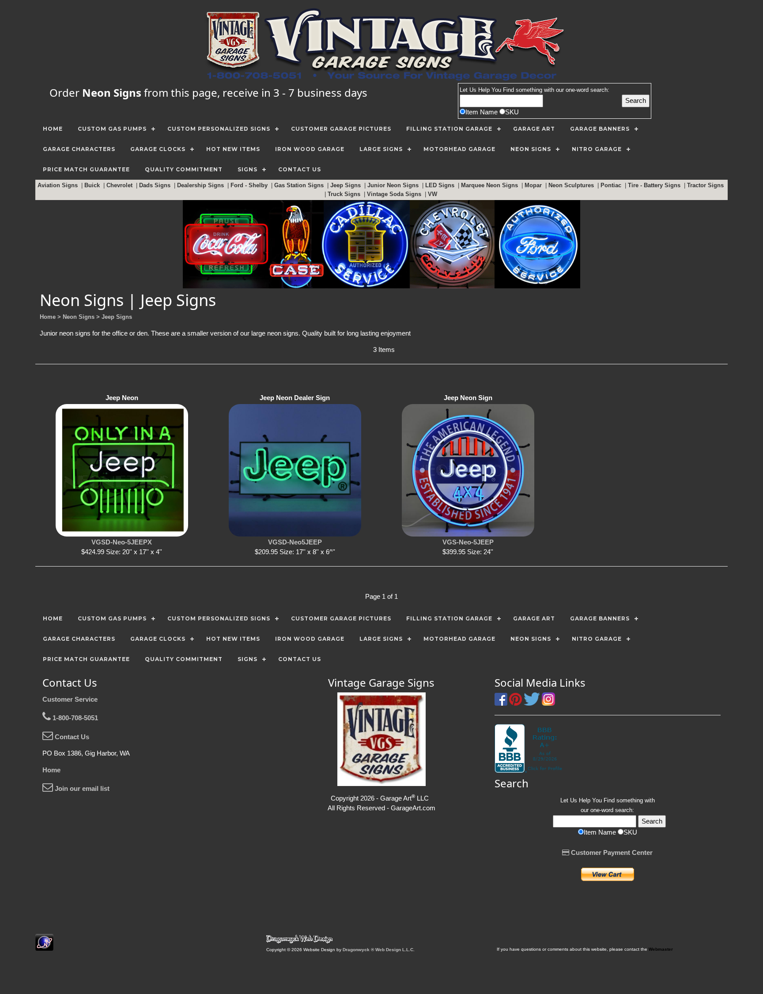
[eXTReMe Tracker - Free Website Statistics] (44, 946)
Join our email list (81, 788)
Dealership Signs (201, 185)
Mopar (534, 185)
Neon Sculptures (572, 185)
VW (433, 194)
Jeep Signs (346, 185)
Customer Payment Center (611, 852)
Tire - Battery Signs (655, 185)
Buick (93, 185)
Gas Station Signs (299, 185)
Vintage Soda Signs (395, 194)
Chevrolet (120, 185)
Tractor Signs (706, 185)
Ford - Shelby (249, 185)
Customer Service (70, 699)
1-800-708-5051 (74, 718)
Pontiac (612, 185)
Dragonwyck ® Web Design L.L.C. (379, 949)
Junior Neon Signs (393, 185)
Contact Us (71, 737)
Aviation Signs (58, 185)
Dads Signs (155, 185)
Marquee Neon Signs (490, 185)
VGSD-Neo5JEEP (295, 542)
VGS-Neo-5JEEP (468, 542)
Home (51, 770)
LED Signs (440, 185)
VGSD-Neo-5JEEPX (121, 542)
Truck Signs (345, 194)
